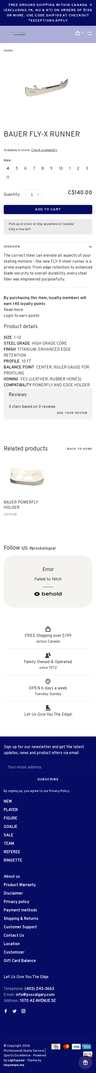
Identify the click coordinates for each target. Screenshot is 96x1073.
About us (12, 876)
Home (8, 51)
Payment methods (20, 910)
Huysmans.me (14, 1065)
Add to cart (48, 209)
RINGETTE (13, 860)
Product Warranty (20, 885)
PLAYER (11, 810)
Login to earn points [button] (21, 315)
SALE (8, 835)
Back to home (79, 449)
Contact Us (14, 935)
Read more (13, 310)
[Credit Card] (55, 1048)
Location (12, 944)
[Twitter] (14, 1011)
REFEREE (12, 852)
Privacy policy (16, 902)
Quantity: (12, 194)
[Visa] (76, 1048)
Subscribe (48, 779)
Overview (12, 247)
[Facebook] (6, 1011)
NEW (8, 801)
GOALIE (10, 826)
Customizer (14, 952)
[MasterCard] (66, 1048)
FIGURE (10, 818)
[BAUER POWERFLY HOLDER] (24, 477)
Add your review (72, 413)
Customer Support (20, 927)
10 (61, 168)
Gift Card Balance (20, 961)
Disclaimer (13, 893)
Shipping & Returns (21, 918)
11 (7, 177)
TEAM (9, 843)
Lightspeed (16, 1061)
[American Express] (86, 1048)
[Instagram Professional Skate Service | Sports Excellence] (23, 1011)
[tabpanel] (48, 92)
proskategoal (42, 548)
